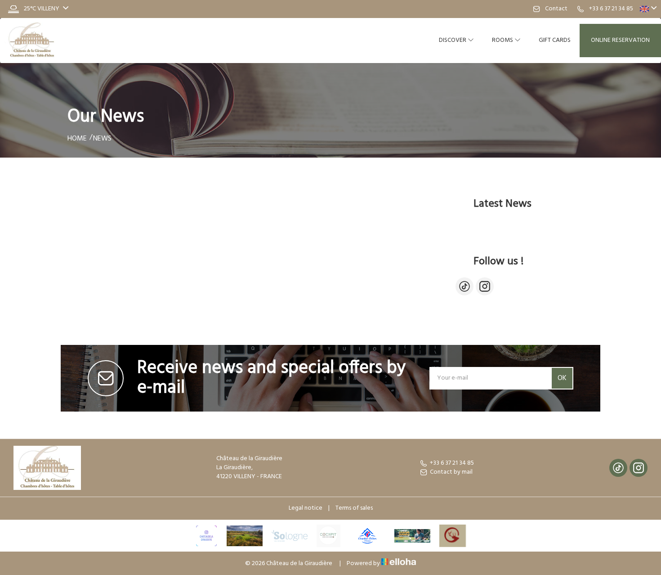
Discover (453, 40)
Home (77, 139)
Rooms (503, 40)
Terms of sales (354, 508)
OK (562, 378)
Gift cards (555, 40)
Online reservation (620, 40)
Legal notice (305, 508)
